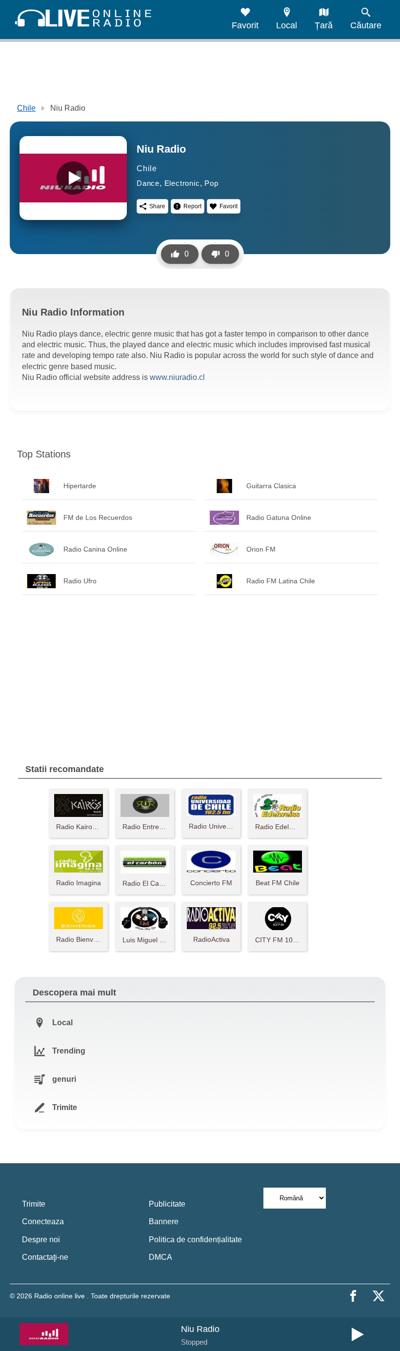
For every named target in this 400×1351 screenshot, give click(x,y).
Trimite (33, 1204)
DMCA (160, 1257)
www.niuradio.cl (177, 377)
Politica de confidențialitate (195, 1239)
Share (157, 206)
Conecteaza (43, 1221)
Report (192, 206)
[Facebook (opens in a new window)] (353, 1296)
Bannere (164, 1221)
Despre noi (41, 1239)
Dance (148, 183)
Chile (26, 108)
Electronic (182, 183)
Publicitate (167, 1204)
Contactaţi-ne (45, 1257)
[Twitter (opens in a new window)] (378, 1296)
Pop (211, 183)
